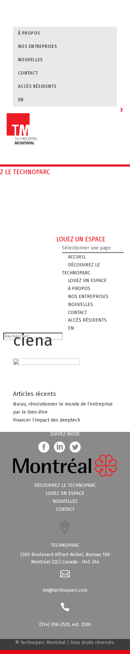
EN (21, 100)
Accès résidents (37, 86)
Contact (28, 73)
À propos (29, 33)
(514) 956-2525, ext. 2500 (65, 624)
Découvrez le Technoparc (65, 485)
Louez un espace (65, 493)
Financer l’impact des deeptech (46, 420)
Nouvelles (30, 60)
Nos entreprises (37, 46)
